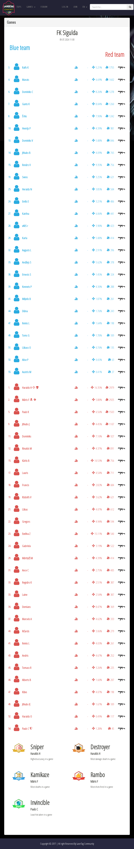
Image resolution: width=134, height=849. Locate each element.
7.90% (99, 116)
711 (112, 473)
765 (112, 153)
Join (75, 6)
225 (112, 668)
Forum (44, 6)
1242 (111, 116)
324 (112, 274)
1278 (111, 92)
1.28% (99, 729)
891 (112, 448)
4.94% (99, 521)
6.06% (99, 214)
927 (112, 436)
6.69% (99, 80)
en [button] (84, 6)
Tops (18, 6)
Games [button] (30, 6)
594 (112, 521)
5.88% (99, 400)
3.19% (99, 546)
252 (112, 655)
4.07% (99, 509)
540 (112, 534)
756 (112, 165)
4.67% (99, 655)
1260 (111, 104)
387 (112, 582)
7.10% (99, 436)
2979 (111, 388)
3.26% (99, 668)
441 (112, 214)
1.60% (99, 680)
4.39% (99, 128)
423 (112, 226)
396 (112, 250)
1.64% (99, 323)
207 (112, 680)
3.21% (99, 201)
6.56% (99, 412)
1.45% (99, 274)
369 (112, 607)
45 (113, 729)
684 (112, 485)
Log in (65, 6)
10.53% (98, 461)
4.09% (99, 153)
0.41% (99, 372)
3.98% (99, 226)
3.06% (99, 631)
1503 (111, 412)
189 (112, 335)
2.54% (99, 595)
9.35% (99, 165)
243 (112, 311)
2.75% (99, 570)
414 (112, 238)
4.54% (99, 473)
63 (113, 360)
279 (112, 631)
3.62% (99, 497)
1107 (111, 424)
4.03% (99, 643)
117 (112, 716)
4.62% (99, 619)
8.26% (99, 92)
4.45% (99, 424)
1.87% (99, 299)
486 (112, 201)
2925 (111, 400)
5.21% (99, 67)
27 (113, 372)
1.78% (99, 335)
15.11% (98, 534)
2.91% (99, 250)
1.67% (99, 704)
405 (112, 570)
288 (112, 287)
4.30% (99, 287)
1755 (111, 67)
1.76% (99, 311)
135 (112, 348)
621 (112, 177)
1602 (111, 80)
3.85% (99, 189)
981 (112, 128)
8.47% (99, 607)
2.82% (99, 485)
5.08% (99, 140)
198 (112, 323)
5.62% (99, 262)
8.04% (99, 104)
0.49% (99, 716)
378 (112, 262)
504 (112, 189)
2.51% (99, 582)
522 (112, 546)
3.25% (99, 177)
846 (112, 140)
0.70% (99, 348)
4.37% (99, 448)
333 (112, 619)
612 (112, 509)
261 (112, 299)
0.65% (99, 360)
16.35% (98, 388)
